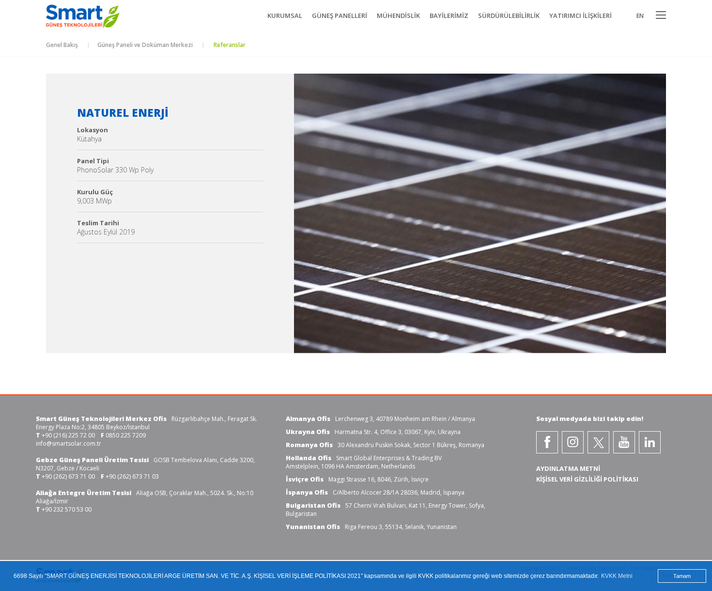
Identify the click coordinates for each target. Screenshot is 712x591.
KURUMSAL (284, 15)
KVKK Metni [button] (617, 576)
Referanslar (229, 45)
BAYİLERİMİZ (449, 15)
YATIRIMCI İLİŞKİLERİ (580, 15)
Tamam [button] (682, 576)
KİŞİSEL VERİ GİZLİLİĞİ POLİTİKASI (587, 479)
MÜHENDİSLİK (398, 15)
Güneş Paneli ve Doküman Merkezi (145, 45)
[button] (315, 216)
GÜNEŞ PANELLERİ (339, 15)
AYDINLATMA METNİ (568, 468)
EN (640, 16)
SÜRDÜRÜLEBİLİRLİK (509, 15)
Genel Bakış (62, 45)
